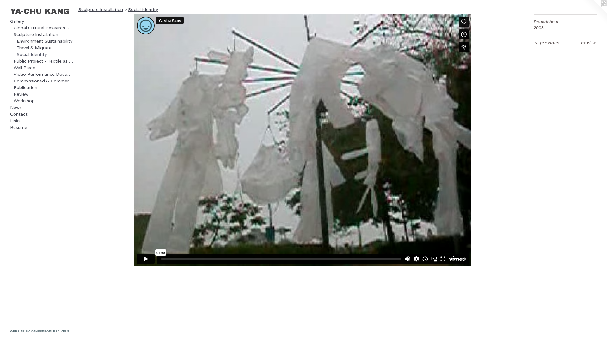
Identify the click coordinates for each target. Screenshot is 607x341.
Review (21, 94)
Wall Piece (24, 67)
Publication (25, 87)
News (16, 107)
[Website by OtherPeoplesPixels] (594, 12)
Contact (19, 114)
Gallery (17, 21)
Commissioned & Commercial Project (44, 81)
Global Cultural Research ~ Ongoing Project (44, 28)
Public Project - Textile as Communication (44, 61)
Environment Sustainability (45, 41)
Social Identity (32, 54)
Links (15, 120)
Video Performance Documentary (44, 74)
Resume (18, 127)
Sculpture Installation (36, 34)
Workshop (24, 101)
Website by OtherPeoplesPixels (39, 331)
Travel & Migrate (34, 48)
